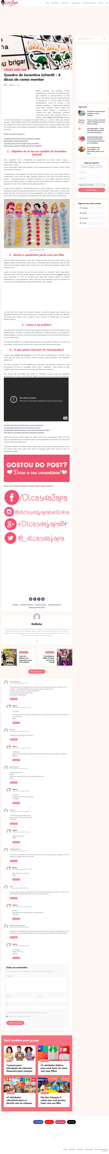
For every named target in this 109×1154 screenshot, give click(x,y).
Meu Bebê (55, 3)
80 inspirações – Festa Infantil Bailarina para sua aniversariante (95, 130)
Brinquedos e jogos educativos (16, 141)
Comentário (9, 976)
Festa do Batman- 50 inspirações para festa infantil (25, 659)
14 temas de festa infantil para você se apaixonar (23, 425)
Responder (14, 699)
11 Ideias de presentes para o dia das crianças (22, 139)
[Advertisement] (54, 20)
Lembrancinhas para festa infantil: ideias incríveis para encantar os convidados (96, 140)
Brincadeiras (8, 69)
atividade (15, 604)
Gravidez (64, 3)
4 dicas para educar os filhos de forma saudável (23, 146)
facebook (85, 208)
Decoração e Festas (88, 3)
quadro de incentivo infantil (36, 250)
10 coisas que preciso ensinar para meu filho (21, 143)
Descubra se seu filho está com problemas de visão (24, 433)
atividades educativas (26, 604)
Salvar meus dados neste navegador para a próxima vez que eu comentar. (27, 1012)
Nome (8, 996)
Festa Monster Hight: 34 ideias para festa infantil (48, 659)
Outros (24, 69)
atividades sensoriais (54, 604)
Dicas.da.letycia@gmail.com (18, 694)
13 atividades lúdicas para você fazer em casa (22, 428)
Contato (100, 3)
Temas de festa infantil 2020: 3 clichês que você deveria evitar (96, 122)
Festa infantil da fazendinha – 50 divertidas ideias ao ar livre (95, 150)
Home (47, 3)
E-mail (40, 996)
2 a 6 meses (44, 1061)
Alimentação (75, 3)
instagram (85, 218)
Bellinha (12, 85)
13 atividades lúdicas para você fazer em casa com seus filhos (54, 1068)
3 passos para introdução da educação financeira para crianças (19, 1068)
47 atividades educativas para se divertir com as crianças (19, 1100)
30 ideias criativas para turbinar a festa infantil (96, 113)
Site (7, 1004)
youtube (84, 213)
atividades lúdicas (40, 604)
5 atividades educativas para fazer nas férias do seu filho (26, 430)
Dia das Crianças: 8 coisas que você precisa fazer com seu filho (53, 1100)
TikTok (84, 223)
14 (19, 85)
